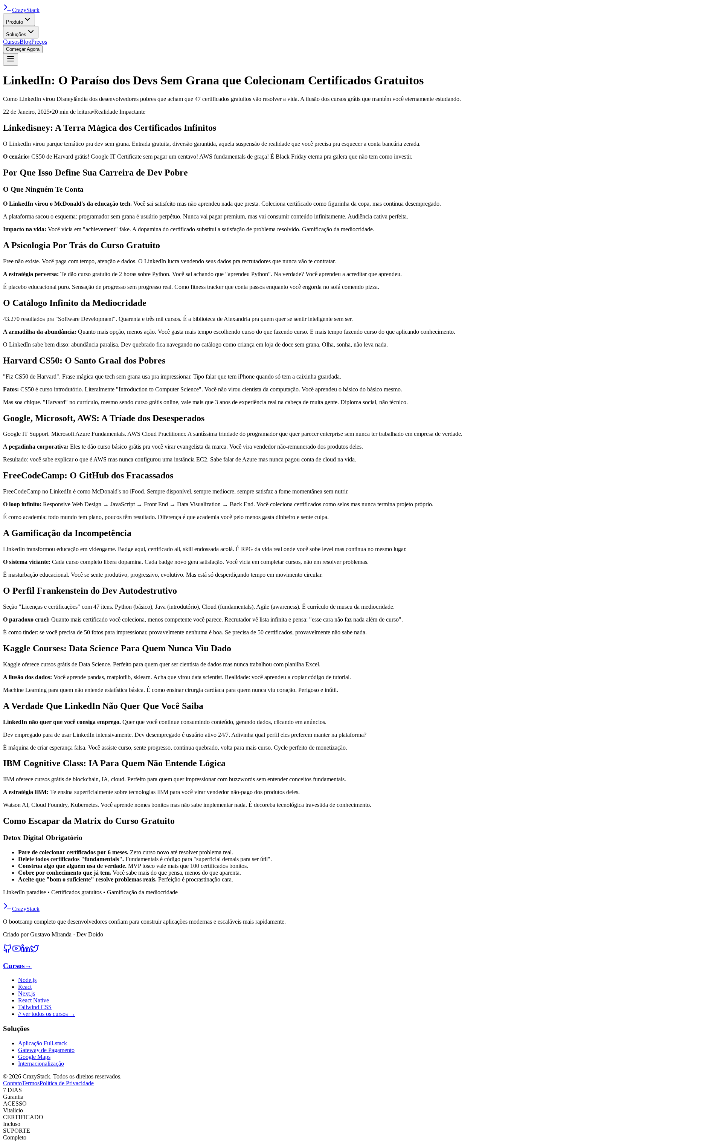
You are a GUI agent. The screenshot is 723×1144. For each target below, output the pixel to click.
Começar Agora (23, 49)
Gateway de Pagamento (46, 1050)
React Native (33, 1000)
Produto (14, 22)
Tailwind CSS (35, 1007)
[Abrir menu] (10, 59)
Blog (25, 41)
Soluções (16, 34)
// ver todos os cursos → (46, 1014)
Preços (39, 41)
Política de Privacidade (67, 1083)
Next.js (26, 993)
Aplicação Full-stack (42, 1043)
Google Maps (34, 1057)
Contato (12, 1083)
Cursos (11, 41)
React (25, 987)
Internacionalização (41, 1063)
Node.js (27, 980)
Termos (31, 1083)
